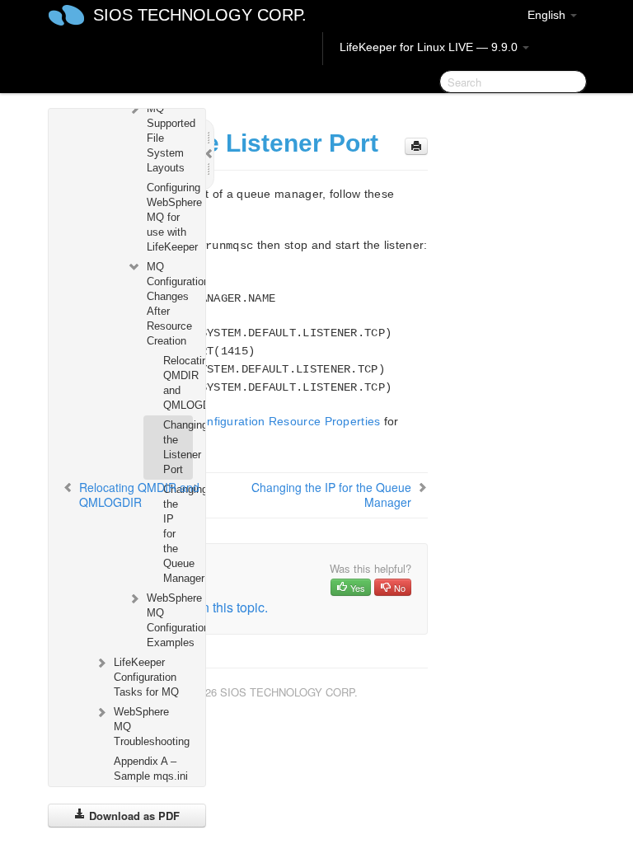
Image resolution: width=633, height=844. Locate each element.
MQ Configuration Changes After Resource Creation (169, 303)
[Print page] (416, 146)
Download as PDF (133, 815)
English (548, 14)
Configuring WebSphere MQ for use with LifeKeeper (169, 217)
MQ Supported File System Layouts (169, 138)
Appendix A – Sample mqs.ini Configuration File (151, 783)
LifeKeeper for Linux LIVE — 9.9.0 (430, 47)
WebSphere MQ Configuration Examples (169, 620)
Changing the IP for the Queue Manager (177, 533)
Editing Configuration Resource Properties (265, 421)
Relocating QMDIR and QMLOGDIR (177, 382)
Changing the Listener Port (177, 447)
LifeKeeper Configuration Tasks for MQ (146, 677)
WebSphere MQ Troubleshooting (152, 727)
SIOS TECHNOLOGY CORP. (200, 15)
